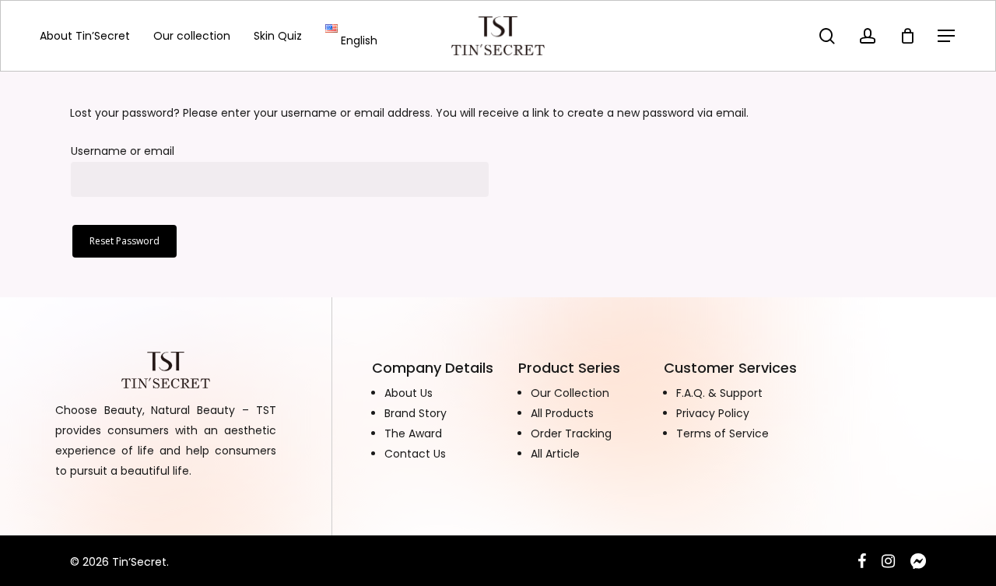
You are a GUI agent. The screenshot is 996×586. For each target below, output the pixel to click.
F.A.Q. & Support (719, 393)
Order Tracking (571, 433)
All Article (555, 453)
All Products (562, 413)
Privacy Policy (712, 413)
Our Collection (570, 393)
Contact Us (415, 453)
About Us (408, 393)
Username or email (122, 151)
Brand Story (415, 413)
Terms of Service (722, 433)
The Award (413, 433)
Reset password (124, 240)
